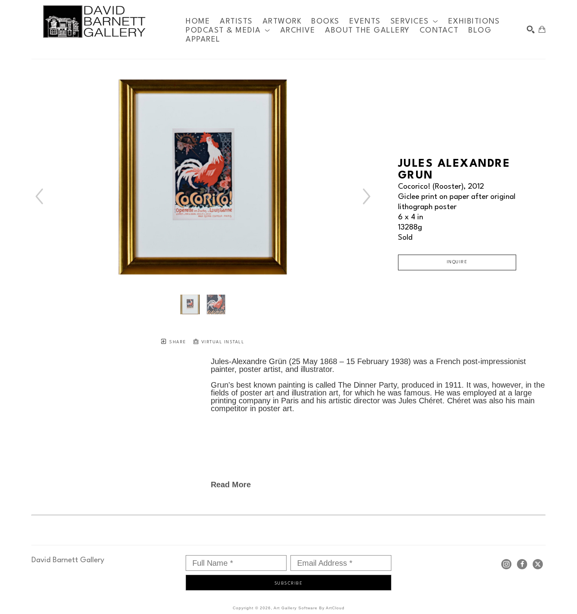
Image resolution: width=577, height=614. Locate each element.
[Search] (531, 29)
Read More (231, 484)
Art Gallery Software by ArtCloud (309, 608)
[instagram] (506, 564)
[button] (414, 21)
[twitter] (538, 564)
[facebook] (522, 564)
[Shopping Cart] (542, 29)
